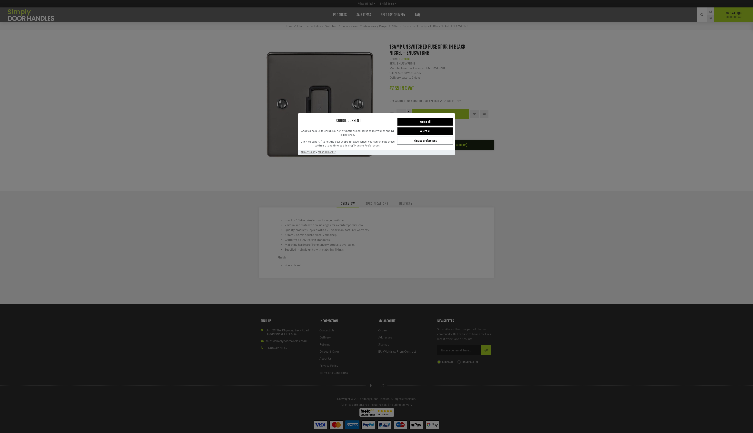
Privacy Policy (308, 152)
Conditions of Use (326, 152)
